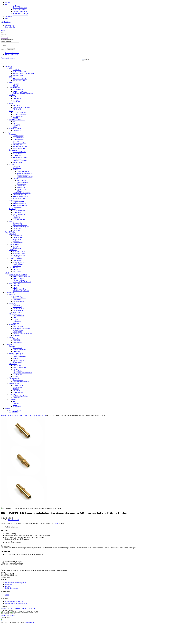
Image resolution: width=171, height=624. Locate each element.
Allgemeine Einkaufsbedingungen (15, 583)
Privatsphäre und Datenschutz (14, 601)
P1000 (15, 287)
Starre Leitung (17, 307)
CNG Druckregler (18, 141)
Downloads (8, 17)
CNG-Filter (16, 230)
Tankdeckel (16, 216)
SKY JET (16, 84)
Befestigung (12, 324)
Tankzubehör (17, 260)
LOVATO (12, 95)
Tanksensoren (21, 185)
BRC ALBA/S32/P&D (20, 79)
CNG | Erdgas (13, 267)
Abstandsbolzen (18, 330)
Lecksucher (16, 351)
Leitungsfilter (17, 228)
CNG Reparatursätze (19, 143)
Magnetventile (13, 200)
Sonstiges (16, 323)
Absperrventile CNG (19, 203)
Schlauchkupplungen (15, 314)
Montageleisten (17, 332)
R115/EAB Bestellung (20, 8)
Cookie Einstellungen (11, 588)
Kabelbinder (16, 335)
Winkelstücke (17, 321)
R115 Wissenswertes (19, 9)
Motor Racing (17, 406)
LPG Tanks (12, 234)
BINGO (15, 86)
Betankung (12, 209)
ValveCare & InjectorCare (21, 291)
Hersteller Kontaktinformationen (12, 563)
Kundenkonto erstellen (12, 53)
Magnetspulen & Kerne (20, 146)
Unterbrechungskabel (19, 194)
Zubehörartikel (17, 362)
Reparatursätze (17, 153)
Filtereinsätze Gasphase (20, 225)
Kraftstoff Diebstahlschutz (21, 381)
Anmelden (11, 49)
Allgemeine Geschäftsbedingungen (16, 603)
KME (10, 82)
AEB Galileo (17, 70)
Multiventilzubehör (19, 262)
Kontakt (7, 2)
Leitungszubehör (18, 310)
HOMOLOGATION (15, 128)
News (6, 18)
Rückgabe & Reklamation (21, 13)
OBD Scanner (17, 348)
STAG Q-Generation (19, 112)
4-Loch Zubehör (18, 264)
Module (15, 169)
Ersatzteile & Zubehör (19, 148)
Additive (7, 273)
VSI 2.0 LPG (17, 105)
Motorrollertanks (18, 243)
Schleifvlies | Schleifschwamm (22, 373)
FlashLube (16, 285)
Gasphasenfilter (17, 223)
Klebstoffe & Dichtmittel (16, 353)
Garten (15, 405)
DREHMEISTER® (15, 410)
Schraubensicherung (19, 360)
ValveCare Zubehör (19, 280)
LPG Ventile (13, 250)
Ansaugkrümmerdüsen (20, 157)
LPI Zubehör (17, 266)
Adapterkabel (21, 187)
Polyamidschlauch (18, 301)
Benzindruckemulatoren (24, 173)
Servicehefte (16, 390)
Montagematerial (10, 292)
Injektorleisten (17, 159)
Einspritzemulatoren (23, 171)
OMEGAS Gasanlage (19, 91)
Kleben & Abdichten (19, 357)
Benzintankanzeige (22, 175)
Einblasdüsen (17, 155)
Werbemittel (12, 394)
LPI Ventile (16, 257)
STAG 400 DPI (18, 116)
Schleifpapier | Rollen (19, 367)
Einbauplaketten (18, 392)
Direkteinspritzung (18, 75)
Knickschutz (16, 340)
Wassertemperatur (22, 182)
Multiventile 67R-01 (19, 251)
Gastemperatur (21, 184)
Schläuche (12, 294)
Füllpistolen (16, 218)
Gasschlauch (17, 296)
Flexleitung (16, 305)
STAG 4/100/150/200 (19, 114)
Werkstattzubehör (14, 383)
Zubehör (19, 191)
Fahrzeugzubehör (14, 378)
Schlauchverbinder (18, 316)
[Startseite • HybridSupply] (6, 22)
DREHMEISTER (13, 520)
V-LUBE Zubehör (18, 278)
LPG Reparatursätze (19, 139)
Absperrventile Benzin (20, 205)
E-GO (15, 96)
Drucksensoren (21, 180)
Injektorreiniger (17, 387)
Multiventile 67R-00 (19, 253)
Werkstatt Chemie (18, 385)
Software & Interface (19, 349)
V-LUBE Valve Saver (19, 289)
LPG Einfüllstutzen (19, 210)
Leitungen (12, 303)
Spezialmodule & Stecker (24, 177)
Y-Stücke (15, 319)
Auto (14, 401)
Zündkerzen (12, 399)
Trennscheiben (17, 374)
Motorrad (16, 403)
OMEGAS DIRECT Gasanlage (23, 93)
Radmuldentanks (18, 235)
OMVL (15, 123)
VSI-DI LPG (17, 109)
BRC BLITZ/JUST (19, 80)
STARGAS (16, 125)
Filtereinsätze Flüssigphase (21, 226)
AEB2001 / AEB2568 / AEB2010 (23, 73)
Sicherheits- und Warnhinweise (12, 561)
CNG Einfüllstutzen (19, 214)
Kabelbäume (17, 168)
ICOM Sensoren (22, 189)
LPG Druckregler (18, 137)
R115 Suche (16, 6)
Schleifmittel (13, 364)
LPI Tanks (16, 241)
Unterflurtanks (17, 237)
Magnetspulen (17, 207)
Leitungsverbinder (18, 308)
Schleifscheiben (17, 371)
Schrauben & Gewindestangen (22, 333)
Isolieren (15, 358)
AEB (10, 68)
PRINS (11, 104)
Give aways (16, 398)
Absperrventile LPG (19, 202)
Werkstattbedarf (10, 344)
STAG (11, 111)
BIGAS (15, 121)
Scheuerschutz (17, 342)
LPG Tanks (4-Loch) (15, 244)
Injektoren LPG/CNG (19, 152)
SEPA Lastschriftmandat (20, 15)
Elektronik (12, 164)
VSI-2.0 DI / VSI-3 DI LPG (21, 107)
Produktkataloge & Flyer (20, 396)
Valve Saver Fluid (14, 283)
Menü (2, 63)
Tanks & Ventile (10, 232)
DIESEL (15, 118)
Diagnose (12, 346)
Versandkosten (29, 622)
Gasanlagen (8, 66)
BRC (10, 77)
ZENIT (15, 127)
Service (7, 4)
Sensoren (15, 178)
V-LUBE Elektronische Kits (21, 276)
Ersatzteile (8, 132)
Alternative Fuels (10, 25)
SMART (15, 100)
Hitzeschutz (16, 339)
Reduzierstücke (17, 312)
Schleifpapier (17, 365)
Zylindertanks (17, 239)
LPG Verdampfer (18, 136)
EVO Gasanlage (18, 89)
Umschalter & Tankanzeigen (21, 193)
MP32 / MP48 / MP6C (20, 71)
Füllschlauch (17, 300)
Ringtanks (16, 246)
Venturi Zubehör (18, 162)
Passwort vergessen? (11, 54)
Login (56, 523)
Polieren (15, 369)
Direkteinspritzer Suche (20, 11)
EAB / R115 (16, 130)
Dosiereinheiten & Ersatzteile (18, 275)
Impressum (8, 584)
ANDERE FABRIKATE (17, 120)
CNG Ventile (17, 271)
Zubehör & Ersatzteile (15, 259)
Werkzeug (16, 389)
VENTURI (16, 102)
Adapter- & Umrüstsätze (20, 196)
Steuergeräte (16, 166)
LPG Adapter (17, 212)
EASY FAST (17, 98)
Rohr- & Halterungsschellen (21, 328)
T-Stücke (15, 317)
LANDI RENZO (14, 87)
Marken (7, 408)
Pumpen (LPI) (17, 145)
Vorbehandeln (17, 355)
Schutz (11, 337)
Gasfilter (11, 221)
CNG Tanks (16, 269)
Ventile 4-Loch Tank (19, 255)
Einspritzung (13, 150)
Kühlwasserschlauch (19, 298)
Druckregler (12, 134)
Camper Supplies (10, 27)
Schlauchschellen (18, 326)
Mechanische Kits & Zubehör (22, 282)
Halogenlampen (18, 380)
